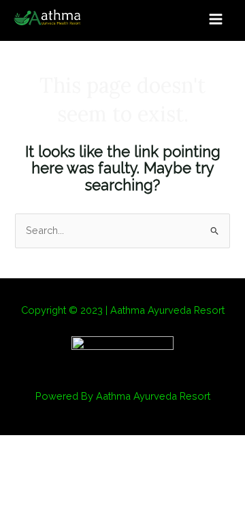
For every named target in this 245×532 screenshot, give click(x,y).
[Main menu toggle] (215, 19)
